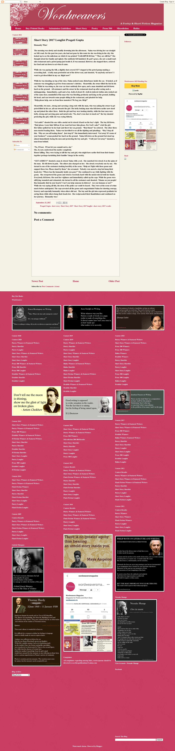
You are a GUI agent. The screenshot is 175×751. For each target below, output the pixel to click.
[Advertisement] (19, 191)
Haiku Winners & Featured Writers (77, 363)
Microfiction (123, 28)
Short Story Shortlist (20, 356)
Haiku (136, 28)
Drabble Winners (121, 356)
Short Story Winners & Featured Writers (27, 353)
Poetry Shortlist (18, 346)
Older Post (114, 281)
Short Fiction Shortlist (71, 377)
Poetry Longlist (17, 350)
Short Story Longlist (19, 360)
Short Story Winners (123, 517)
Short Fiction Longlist (71, 381)
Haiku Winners (121, 353)
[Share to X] (62, 203)
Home (18, 28)
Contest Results (18, 517)
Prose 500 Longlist (19, 370)
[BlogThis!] (59, 203)
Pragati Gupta (45, 206)
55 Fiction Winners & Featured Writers (27, 438)
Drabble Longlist (18, 381)
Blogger (99, 746)
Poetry (95, 28)
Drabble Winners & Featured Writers (26, 374)
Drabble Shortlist (18, 377)
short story (56, 206)
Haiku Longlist (69, 370)
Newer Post (37, 281)
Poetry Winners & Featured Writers (25, 343)
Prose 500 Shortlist (19, 367)
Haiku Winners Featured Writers (127, 438)
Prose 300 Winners (122, 350)
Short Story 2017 (67, 206)
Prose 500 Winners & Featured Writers (27, 363)
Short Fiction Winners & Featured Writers (79, 374)
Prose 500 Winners (19, 432)
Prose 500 (107, 28)
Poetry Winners (121, 513)
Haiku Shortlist (69, 367)
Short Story (81, 28)
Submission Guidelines (60, 28)
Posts (17, 145)
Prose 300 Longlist (122, 377)
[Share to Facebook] (64, 203)
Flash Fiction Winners (20, 487)
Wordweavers (17, 300)
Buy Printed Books (35, 28)
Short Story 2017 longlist (83, 206)
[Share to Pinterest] (66, 203)
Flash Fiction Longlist (20, 507)
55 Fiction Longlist (19, 470)
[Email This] (57, 203)
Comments (19, 149)
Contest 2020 (17, 339)
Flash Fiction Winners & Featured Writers (28, 528)
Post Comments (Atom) (51, 286)
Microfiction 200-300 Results (74, 439)
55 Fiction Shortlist (19, 452)
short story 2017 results (102, 206)
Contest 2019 (68, 339)
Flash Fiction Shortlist (20, 497)
